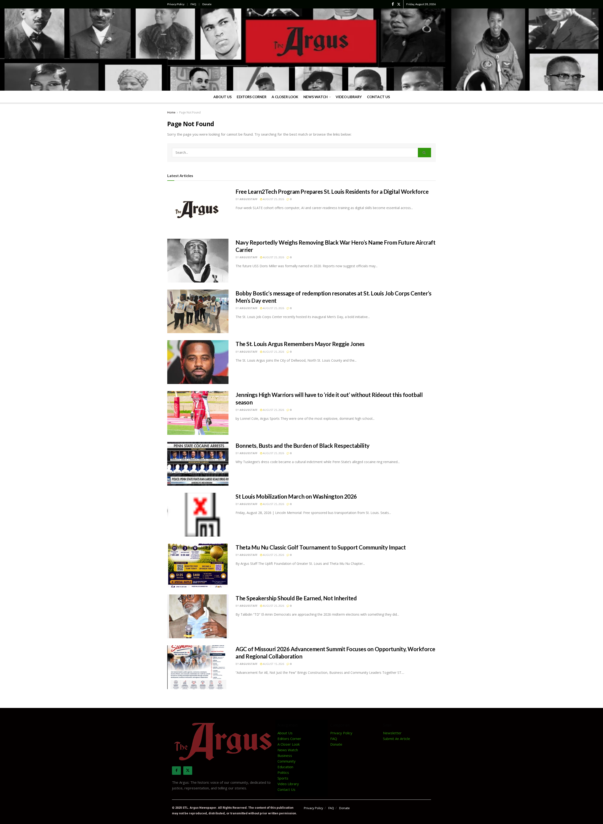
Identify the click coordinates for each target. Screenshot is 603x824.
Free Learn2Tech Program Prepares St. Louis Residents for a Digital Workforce (332, 191)
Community (286, 761)
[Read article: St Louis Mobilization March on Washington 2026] (197, 515)
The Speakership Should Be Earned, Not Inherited (296, 598)
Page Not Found (190, 112)
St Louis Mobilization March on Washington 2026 (296, 496)
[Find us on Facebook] (393, 4)
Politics (283, 772)
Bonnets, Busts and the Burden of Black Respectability (303, 445)
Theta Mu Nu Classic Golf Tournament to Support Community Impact (321, 547)
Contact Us (378, 97)
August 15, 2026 (273, 664)
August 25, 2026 (273, 199)
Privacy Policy (175, 4)
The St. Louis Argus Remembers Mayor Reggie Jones (300, 343)
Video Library (349, 97)
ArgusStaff (248, 199)
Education (285, 766)
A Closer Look (285, 97)
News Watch (315, 97)
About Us (222, 97)
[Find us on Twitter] (398, 4)
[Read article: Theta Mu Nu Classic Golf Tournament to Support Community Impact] (197, 565)
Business (284, 755)
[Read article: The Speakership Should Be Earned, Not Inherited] (197, 616)
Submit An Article (396, 738)
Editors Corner (251, 97)
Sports (282, 778)
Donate (207, 4)
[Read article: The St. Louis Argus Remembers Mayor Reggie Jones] (197, 362)
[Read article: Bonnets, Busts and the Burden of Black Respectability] (197, 464)
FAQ (193, 4)
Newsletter (392, 733)
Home (171, 112)
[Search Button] (424, 152)
